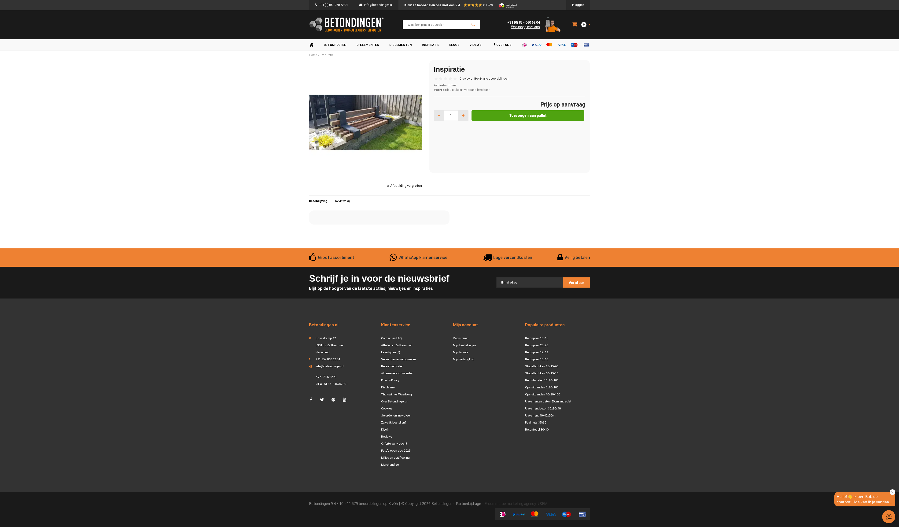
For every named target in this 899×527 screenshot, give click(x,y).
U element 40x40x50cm (540, 415)
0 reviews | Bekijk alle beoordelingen (484, 78)
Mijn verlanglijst (463, 359)
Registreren (460, 338)
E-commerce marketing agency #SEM (516, 503)
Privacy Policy (390, 380)
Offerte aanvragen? (394, 443)
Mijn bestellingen (464, 345)
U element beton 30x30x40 (543, 408)
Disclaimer (388, 387)
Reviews (342, 201)
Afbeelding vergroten (406, 186)
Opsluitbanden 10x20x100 (542, 394)
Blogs (454, 45)
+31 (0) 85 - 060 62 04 (333, 5)
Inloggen (578, 5)
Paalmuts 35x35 (535, 422)
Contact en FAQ (391, 338)
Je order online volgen (396, 415)
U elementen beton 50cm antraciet (548, 401)
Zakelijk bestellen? (393, 422)
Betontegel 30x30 (537, 429)
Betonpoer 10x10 (536, 359)
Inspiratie (430, 45)
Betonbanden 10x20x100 (541, 380)
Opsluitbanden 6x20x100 (541, 387)
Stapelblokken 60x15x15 (541, 373)
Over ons (504, 45)
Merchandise (390, 464)
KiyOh (393, 503)
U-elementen (368, 45)
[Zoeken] (473, 24)
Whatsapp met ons (525, 27)
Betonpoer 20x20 (536, 345)
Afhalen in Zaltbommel (396, 345)
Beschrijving (318, 201)
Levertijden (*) (390, 352)
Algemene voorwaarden (397, 373)
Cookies (386, 408)
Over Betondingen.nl (394, 401)
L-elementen (400, 45)
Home (311, 45)
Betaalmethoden (392, 366)
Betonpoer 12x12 (536, 352)
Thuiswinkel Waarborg (396, 394)
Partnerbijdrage (468, 503)
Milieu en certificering (395, 457)
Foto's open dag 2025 (395, 450)
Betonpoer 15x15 (536, 338)
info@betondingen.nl (378, 5)
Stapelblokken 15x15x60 (541, 366)
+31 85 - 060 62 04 (328, 359)
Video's (476, 45)
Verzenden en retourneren (398, 359)
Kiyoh (385, 429)
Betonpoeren (335, 45)
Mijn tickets (460, 352)
